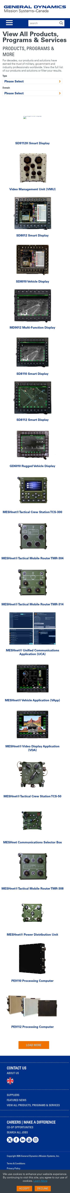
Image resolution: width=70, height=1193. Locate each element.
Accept (24, 1188)
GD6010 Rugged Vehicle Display (32, 466)
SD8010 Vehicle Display (32, 281)
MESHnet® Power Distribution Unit (32, 934)
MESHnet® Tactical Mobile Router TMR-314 (33, 604)
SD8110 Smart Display (32, 374)
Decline (42, 1188)
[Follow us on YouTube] (29, 1142)
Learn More (40, 1180)
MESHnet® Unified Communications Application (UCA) (32, 652)
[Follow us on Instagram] (36, 1142)
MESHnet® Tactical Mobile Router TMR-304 (33, 558)
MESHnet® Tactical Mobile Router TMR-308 (33, 888)
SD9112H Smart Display (32, 143)
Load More (33, 1045)
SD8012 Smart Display (32, 235)
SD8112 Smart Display (32, 420)
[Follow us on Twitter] (10, 1142)
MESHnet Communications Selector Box (32, 842)
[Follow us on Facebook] (16, 1142)
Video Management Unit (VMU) (32, 189)
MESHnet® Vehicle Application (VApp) (32, 700)
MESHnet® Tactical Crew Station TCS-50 (32, 796)
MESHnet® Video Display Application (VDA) (32, 748)
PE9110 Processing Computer (32, 981)
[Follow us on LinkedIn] (23, 1142)
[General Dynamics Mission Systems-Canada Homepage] (35, 10)
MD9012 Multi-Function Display (32, 327)
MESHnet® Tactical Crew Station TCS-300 (32, 512)
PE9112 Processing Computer (32, 1027)
